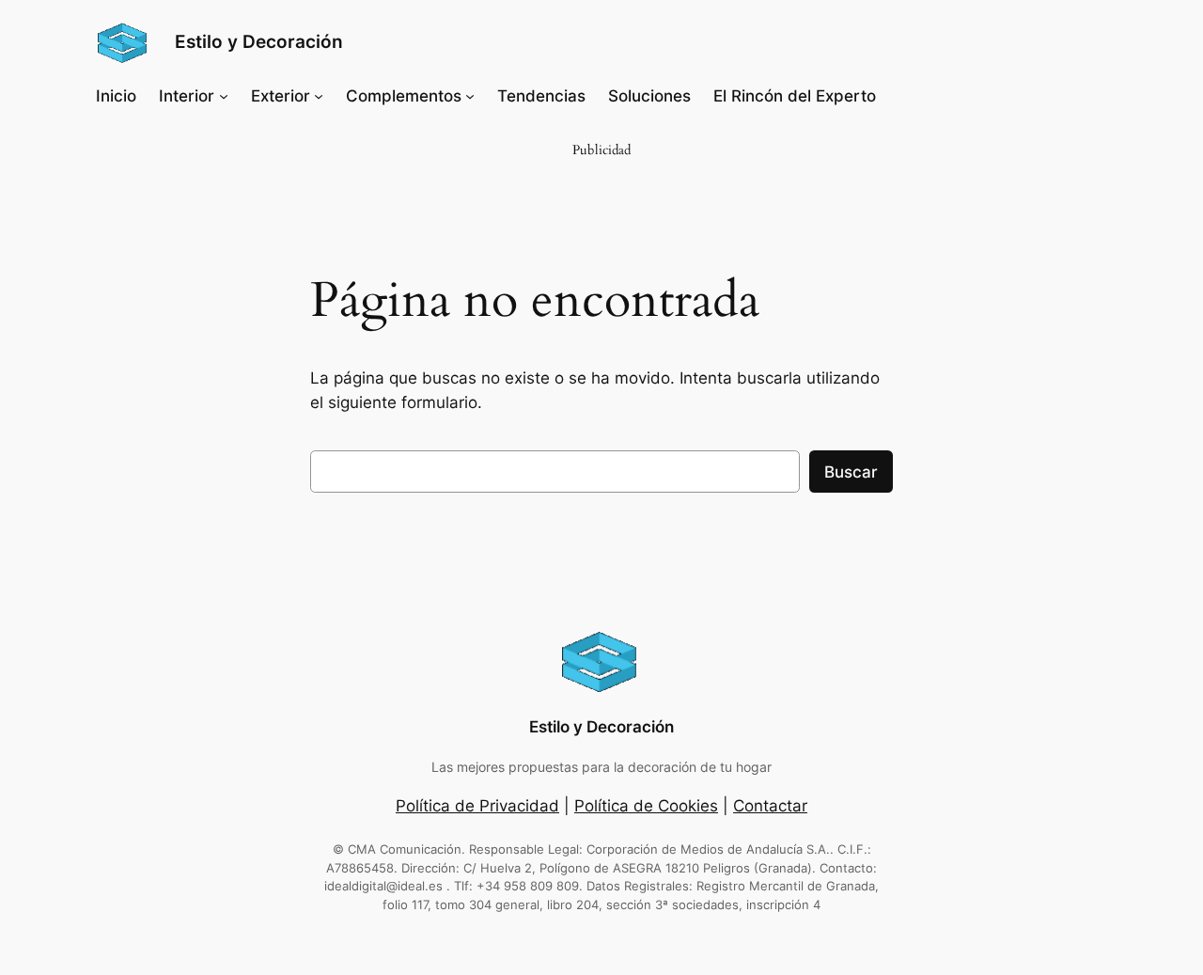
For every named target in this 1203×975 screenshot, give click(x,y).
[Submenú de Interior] (223, 96)
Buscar (851, 472)
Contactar (770, 805)
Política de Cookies (646, 805)
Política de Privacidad (477, 805)
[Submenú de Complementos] (470, 96)
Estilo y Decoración (259, 41)
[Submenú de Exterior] (318, 96)
